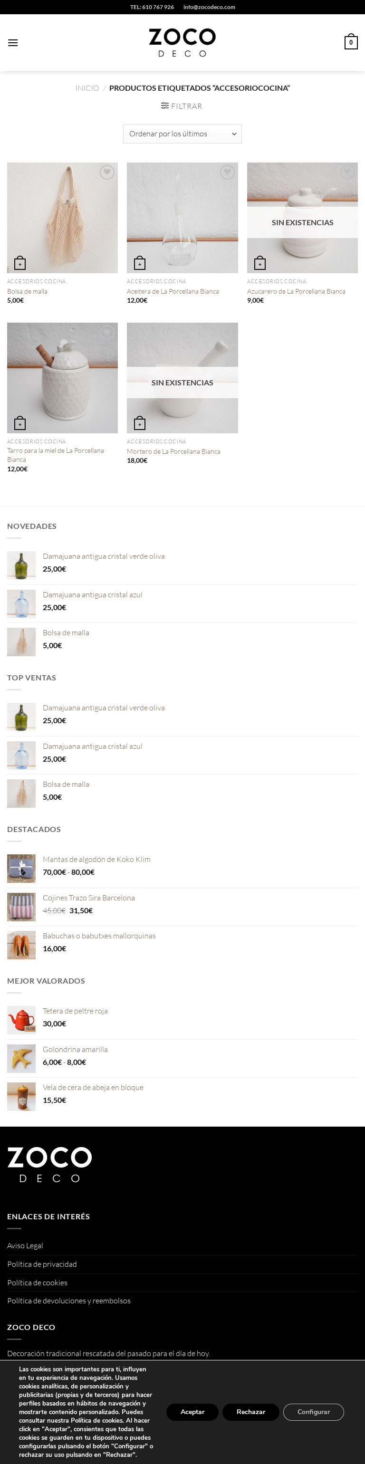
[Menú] (13, 42)
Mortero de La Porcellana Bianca (174, 451)
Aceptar (192, 1411)
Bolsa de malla (27, 291)
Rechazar (251, 1411)
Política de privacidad (42, 1264)
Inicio (87, 88)
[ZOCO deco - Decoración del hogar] (182, 42)
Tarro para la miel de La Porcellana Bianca (55, 454)
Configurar (314, 1411)
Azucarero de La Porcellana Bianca (296, 291)
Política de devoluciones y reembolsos (69, 1300)
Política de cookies (37, 1282)
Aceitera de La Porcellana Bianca (173, 291)
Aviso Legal (25, 1245)
